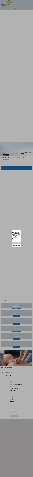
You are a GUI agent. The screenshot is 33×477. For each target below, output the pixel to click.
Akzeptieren (16, 243)
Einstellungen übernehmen (16, 245)
